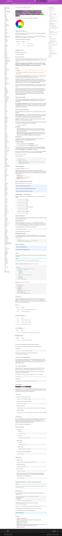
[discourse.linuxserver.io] (51, 534)
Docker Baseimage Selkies (28, 183)
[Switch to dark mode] (35, 1)
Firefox (29, 177)
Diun (20, 486)
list (30, 324)
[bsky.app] (57, 534)
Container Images (14, 3)
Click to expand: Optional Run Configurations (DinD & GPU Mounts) (26, 188)
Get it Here (24, 175)
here (18, 34)
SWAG (27, 82)
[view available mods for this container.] (20, 387)
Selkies (21, 3)
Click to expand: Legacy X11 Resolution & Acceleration (24, 191)
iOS (21, 178)
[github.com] (52, 534)
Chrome (25, 177)
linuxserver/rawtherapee (22, 7)
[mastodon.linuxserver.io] (56, 534)
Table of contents (51, 7)
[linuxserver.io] (47, 534)
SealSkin (27, 168)
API (18, 3)
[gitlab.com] (54, 534)
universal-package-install (42, 235)
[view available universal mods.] (28, 387)
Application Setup (43, 421)
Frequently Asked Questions (27, 3)
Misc (32, 3)
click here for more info (33, 263)
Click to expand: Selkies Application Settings (23, 249)
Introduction (5, 3)
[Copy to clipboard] (45, 158)
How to (10, 3)
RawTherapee (17, 18)
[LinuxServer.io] (5, 1)
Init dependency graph (20, 512)
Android (25, 178)
